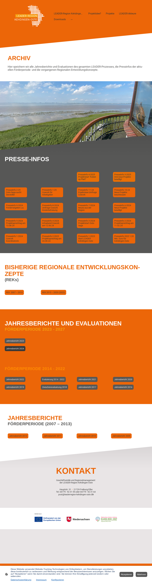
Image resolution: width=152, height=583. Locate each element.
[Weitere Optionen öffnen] (72, 19)
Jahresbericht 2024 (15, 348)
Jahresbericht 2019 (15, 387)
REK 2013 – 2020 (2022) (53, 292)
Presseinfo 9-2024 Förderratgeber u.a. (15, 206)
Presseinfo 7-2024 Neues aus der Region (86, 207)
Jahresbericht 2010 (87, 436)
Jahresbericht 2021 (87, 379)
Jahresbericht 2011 (52, 436)
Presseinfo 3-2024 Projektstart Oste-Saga (86, 223)
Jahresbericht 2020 (123, 379)
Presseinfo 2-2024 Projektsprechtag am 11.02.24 (124, 223)
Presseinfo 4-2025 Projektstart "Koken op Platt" (87, 176)
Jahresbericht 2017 (87, 387)
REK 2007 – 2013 (14, 292)
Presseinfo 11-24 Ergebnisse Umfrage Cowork (87, 192)
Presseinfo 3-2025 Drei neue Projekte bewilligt (122, 176)
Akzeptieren (126, 574)
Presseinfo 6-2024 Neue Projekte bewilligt (122, 207)
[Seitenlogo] (27, 16)
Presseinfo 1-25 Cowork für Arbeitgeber (49, 192)
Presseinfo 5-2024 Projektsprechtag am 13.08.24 (15, 223)
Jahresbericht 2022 (15, 379)
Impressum (41, 580)
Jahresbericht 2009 (121, 436)
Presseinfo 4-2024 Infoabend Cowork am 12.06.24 (50, 223)
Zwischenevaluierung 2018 (54, 387)
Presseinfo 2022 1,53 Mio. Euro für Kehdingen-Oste (124, 238)
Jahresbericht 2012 (18, 436)
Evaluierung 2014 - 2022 (53, 379)
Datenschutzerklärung (21, 580)
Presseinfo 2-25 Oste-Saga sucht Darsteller (13, 192)
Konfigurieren (57, 580)
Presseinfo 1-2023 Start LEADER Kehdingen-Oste (86, 238)
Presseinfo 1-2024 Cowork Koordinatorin (14, 238)
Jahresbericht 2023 (15, 341)
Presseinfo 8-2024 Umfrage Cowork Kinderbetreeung (50, 207)
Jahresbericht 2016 (123, 387)
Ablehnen (141, 574)
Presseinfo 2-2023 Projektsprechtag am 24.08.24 (51, 238)
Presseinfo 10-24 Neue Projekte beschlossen (122, 192)
